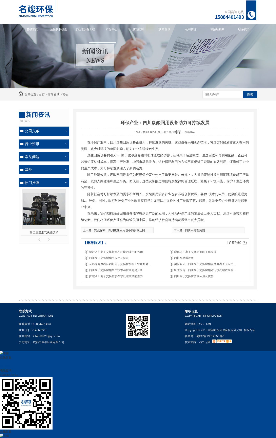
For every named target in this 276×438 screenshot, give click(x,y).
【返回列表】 (234, 242)
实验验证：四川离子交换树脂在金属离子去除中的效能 (206, 264)
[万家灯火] (222, 342)
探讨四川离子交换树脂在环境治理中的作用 (116, 252)
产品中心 (111, 29)
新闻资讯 (164, 29)
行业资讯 (32, 144)
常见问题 (32, 157)
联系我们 (244, 29)
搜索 (250, 94)
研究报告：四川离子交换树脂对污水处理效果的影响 (206, 270)
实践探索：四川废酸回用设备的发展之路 (119, 230)
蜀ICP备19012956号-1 (210, 336)
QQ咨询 (5, 366)
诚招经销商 (217, 29)
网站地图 (190, 324)
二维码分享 (188, 132)
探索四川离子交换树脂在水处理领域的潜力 (116, 276)
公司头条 (32, 131)
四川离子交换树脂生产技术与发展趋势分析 (116, 270)
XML (209, 324)
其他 (65, 94)
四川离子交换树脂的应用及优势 (194, 276)
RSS (201, 324)
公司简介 (191, 29)
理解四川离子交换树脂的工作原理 (195, 252)
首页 (42, 94)
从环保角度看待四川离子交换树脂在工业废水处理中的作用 (121, 264)
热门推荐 (32, 183)
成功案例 (138, 29)
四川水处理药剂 (195, 230)
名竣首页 (32, 29)
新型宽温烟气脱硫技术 (44, 232)
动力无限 (204, 342)
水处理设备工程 (85, 29)
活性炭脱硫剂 (58, 29)
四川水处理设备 (184, 258)
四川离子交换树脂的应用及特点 (109, 258)
